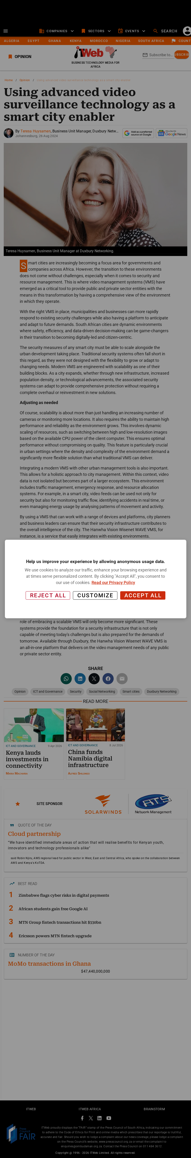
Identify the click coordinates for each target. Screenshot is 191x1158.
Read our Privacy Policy (113, 582)
